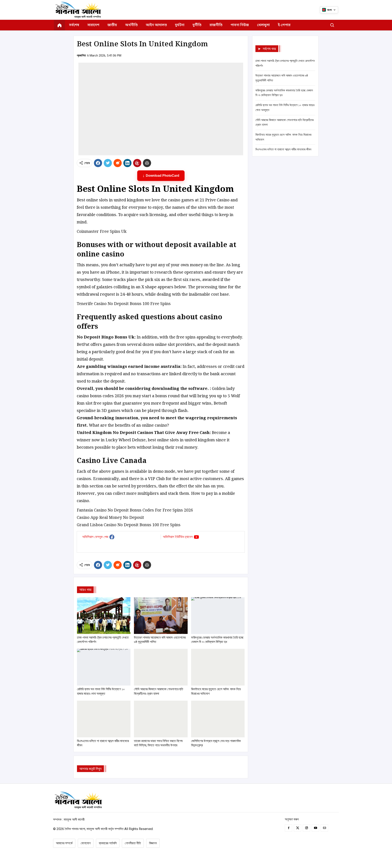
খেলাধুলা (263, 25)
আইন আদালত (156, 25)
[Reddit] (118, 163)
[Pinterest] (137, 163)
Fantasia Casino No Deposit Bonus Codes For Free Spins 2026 (135, 510)
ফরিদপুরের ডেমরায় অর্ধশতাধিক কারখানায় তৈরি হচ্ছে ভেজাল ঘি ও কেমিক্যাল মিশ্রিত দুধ (284, 93)
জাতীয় (112, 25)
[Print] (147, 163)
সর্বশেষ (74, 25)
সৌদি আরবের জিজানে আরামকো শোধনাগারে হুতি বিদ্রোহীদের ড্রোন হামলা (284, 122)
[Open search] (332, 25)
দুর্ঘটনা (179, 25)
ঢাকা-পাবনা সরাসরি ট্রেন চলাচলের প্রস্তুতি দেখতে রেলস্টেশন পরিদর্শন (285, 63)
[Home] (59, 25)
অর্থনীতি (131, 25)
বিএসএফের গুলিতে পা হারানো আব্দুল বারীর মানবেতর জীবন (283, 149)
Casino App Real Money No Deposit (110, 517)
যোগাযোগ (86, 843)
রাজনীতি (215, 25)
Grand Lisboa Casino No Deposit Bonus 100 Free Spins (128, 525)
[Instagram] (306, 828)
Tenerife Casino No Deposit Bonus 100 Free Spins (124, 304)
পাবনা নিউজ (240, 25)
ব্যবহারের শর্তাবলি (108, 843)
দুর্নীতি (197, 25)
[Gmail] (324, 828)
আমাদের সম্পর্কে (64, 843)
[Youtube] (315, 828)
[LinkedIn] (127, 163)
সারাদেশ (93, 25)
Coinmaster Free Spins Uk (102, 231)
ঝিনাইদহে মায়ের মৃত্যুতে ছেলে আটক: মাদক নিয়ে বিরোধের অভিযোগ (283, 137)
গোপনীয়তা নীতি (133, 843)
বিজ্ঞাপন (153, 843)
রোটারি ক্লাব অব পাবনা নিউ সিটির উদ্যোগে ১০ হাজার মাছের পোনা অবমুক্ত (284, 107)
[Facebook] (98, 163)
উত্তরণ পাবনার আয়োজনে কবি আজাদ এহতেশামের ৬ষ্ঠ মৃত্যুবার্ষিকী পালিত (281, 78)
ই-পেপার (284, 25)
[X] (108, 163)
